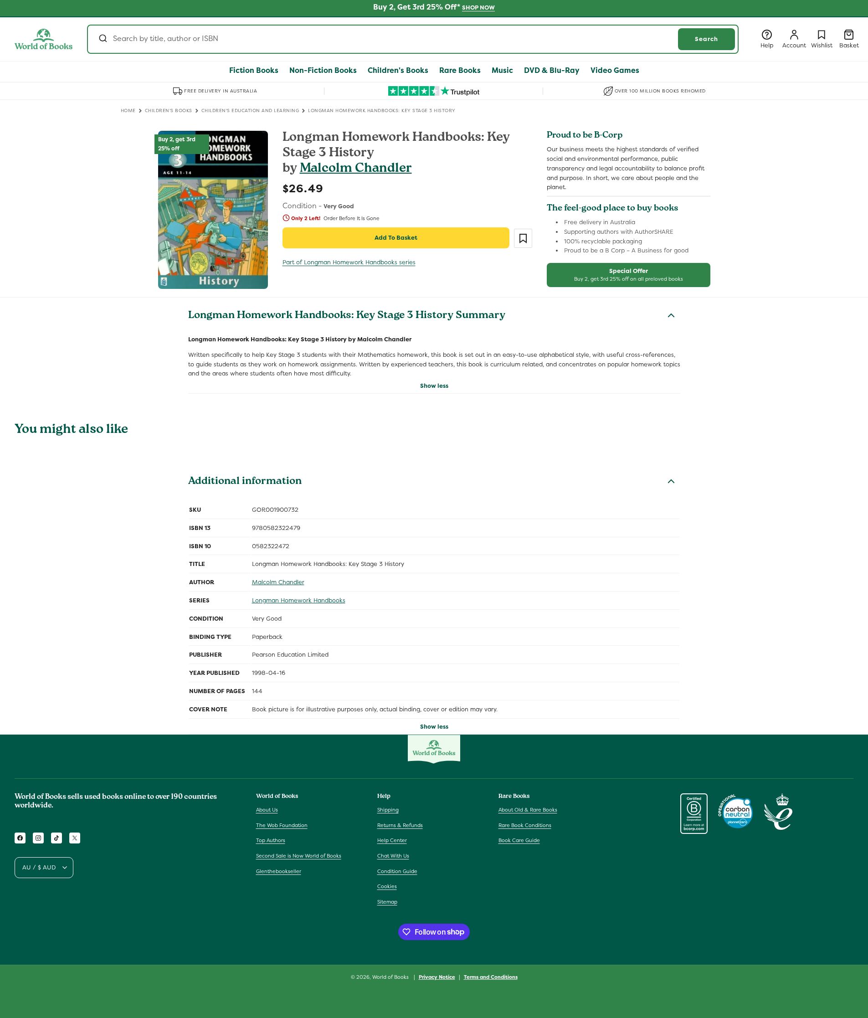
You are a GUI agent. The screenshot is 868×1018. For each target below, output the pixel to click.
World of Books (391, 977)
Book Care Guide (519, 840)
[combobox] (413, 39)
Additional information (245, 482)
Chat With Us (393, 856)
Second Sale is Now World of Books (298, 856)
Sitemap (387, 902)
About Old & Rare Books (527, 809)
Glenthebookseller (278, 871)
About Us (267, 809)
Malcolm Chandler (356, 169)
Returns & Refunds (400, 825)
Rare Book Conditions (524, 825)
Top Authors (270, 840)
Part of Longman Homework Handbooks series (349, 262)
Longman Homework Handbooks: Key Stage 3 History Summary (346, 316)
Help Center (392, 840)
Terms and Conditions (491, 976)
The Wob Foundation (282, 825)
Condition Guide (397, 871)
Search (706, 39)
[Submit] (102, 39)
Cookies (387, 886)
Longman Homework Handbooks (298, 600)
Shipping (388, 809)
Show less (434, 385)
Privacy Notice (437, 976)
